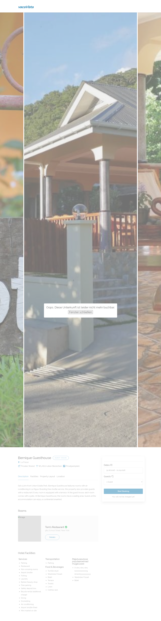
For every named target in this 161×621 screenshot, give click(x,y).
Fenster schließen (80, 312)
